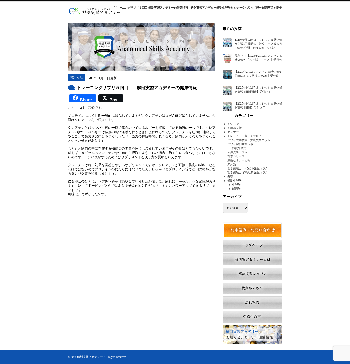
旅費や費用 (239, 148)
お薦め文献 (234, 128)
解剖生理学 (234, 180)
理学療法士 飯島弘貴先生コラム (247, 172)
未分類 (231, 164)
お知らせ (233, 124)
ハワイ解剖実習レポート (243, 144)
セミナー (233, 132)
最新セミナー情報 (238, 160)
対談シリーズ (236, 156)
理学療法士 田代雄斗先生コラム (247, 168)
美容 (230, 176)
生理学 (236, 184)
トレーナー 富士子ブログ (244, 136)
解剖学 (236, 188)
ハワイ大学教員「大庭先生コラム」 (250, 140)
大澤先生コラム (237, 152)
